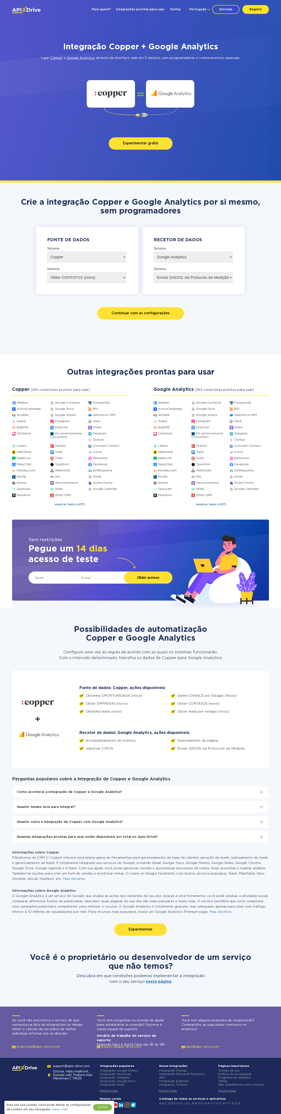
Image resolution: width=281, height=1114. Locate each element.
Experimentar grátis (140, 143)
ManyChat (24, 464)
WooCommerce (66, 483)
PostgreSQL (101, 403)
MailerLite (24, 458)
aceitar (102, 1107)
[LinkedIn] (121, 1104)
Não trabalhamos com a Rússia (241, 1085)
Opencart (24, 489)
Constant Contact (106, 446)
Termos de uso (229, 1071)
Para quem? (101, 9)
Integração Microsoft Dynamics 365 (182, 1076)
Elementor (100, 458)
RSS (95, 409)
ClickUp (98, 440)
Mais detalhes (74, 878)
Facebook (100, 464)
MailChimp (24, 452)
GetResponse (102, 470)
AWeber (22, 403)
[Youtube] (114, 1104)
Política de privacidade (235, 1074)
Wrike (59, 489)
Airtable (22, 415)
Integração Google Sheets (119, 1071)
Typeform (62, 464)
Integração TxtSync (173, 1085)
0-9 (237, 1103)
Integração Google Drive (117, 1081)
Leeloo (22, 446)
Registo (255, 9)
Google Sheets (65, 415)
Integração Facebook (115, 1074)
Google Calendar (105, 489)
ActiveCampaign (29, 409)
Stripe (97, 427)
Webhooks (62, 470)
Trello (59, 452)
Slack (96, 421)
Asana (21, 421)
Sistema (53, 248)
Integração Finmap (173, 1071)
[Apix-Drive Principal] (26, 10)
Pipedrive (23, 495)
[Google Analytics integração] (170, 94)
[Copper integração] (110, 94)
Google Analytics (81, 58)
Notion (22, 483)
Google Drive (64, 409)
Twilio (59, 458)
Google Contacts (67, 403)
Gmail (97, 477)
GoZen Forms (103, 483)
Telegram (99, 433)
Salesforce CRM (104, 415)
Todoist (60, 446)
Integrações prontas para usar (140, 9)
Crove (97, 452)
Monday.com (26, 470)
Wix (57, 477)
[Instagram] (127, 1104)
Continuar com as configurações (141, 313)
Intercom (61, 427)
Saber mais (60, 1109)
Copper (56, 58)
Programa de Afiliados (234, 1078)
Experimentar (141, 929)
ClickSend (24, 433)
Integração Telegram (115, 1078)
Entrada (225, 9)
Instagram (62, 421)
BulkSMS (23, 427)
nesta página (158, 981)
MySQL (22, 477)
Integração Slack (112, 1085)
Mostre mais (109, 1091)
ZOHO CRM (63, 495)
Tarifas (175, 9)
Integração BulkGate (174, 1081)
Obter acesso (148, 577)
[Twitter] (133, 1104)
